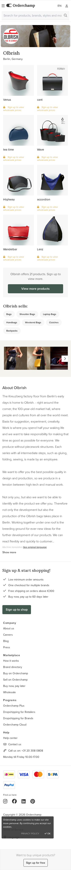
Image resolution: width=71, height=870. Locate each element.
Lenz (40, 249)
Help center (10, 738)
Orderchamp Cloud (14, 725)
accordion (43, 199)
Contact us (14, 744)
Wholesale (9, 692)
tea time (8, 149)
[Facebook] (14, 801)
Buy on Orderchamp (15, 673)
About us (8, 628)
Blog (6, 641)
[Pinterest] (32, 801)
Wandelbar (10, 249)
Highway (9, 199)
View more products (35, 288)
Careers (8, 635)
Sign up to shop (17, 609)
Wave (40, 149)
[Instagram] (5, 801)
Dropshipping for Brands (18, 718)
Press (6, 647)
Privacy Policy (30, 833)
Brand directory (12, 667)
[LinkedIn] (23, 801)
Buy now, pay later (14, 686)
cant (40, 100)
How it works (11, 661)
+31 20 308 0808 (32, 751)
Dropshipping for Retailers (19, 712)
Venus (7, 100)
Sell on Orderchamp (15, 680)
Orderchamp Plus (13, 706)
